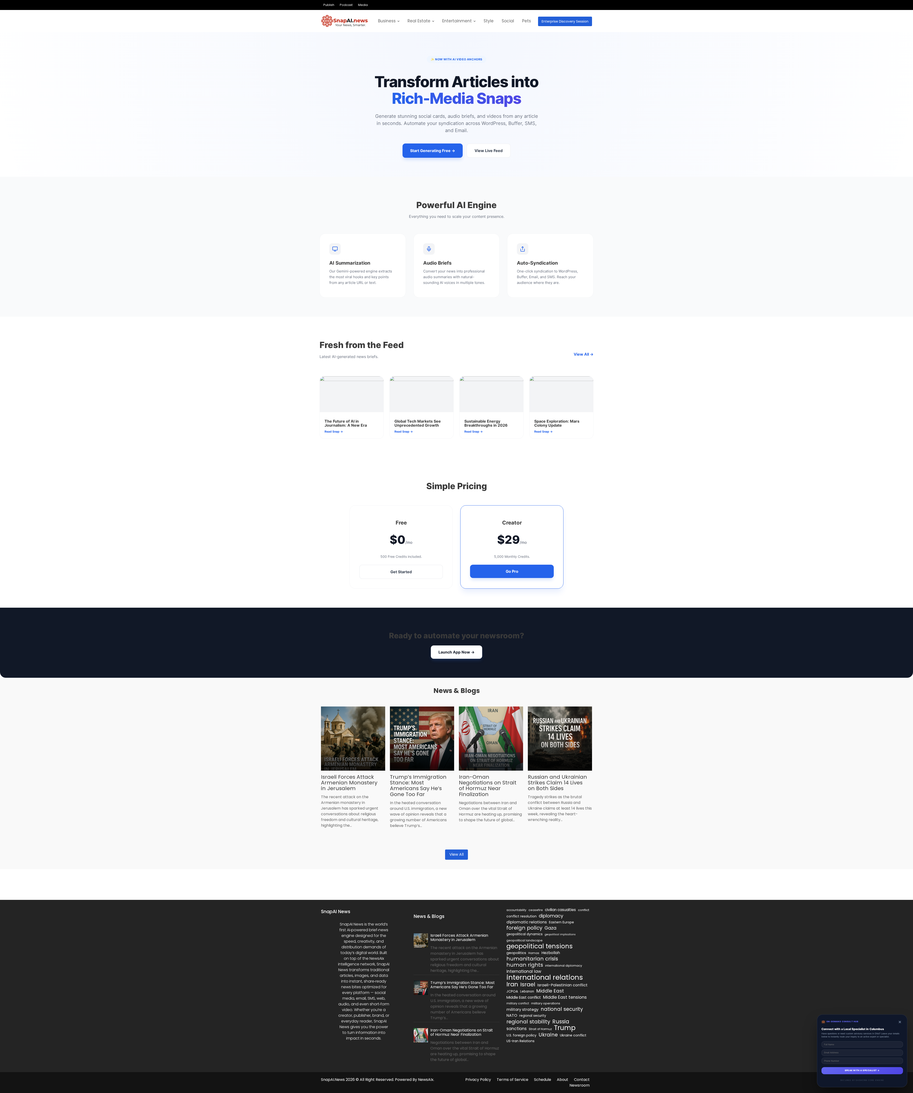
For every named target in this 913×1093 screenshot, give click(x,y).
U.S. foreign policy (521, 1035)
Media (363, 5)
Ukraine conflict (573, 1035)
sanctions (516, 1028)
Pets (526, 21)
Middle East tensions (565, 997)
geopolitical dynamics (524, 934)
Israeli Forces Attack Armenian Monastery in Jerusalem (349, 782)
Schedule (542, 1079)
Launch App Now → (456, 652)
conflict (583, 910)
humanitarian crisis (532, 959)
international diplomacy (563, 966)
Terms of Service (512, 1079)
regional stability (528, 1022)
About (562, 1079)
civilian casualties (560, 909)
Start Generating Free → (432, 150)
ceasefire (536, 910)
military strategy (522, 1009)
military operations (545, 1003)
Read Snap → (334, 431)
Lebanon (527, 991)
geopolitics (516, 952)
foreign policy (524, 928)
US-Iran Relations (520, 1041)
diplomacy (551, 916)
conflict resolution (521, 916)
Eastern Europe (561, 922)
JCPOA (512, 991)
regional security (532, 1015)
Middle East (550, 991)
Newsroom (579, 1085)
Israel (527, 984)
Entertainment (457, 21)
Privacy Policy (478, 1079)
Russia (560, 1021)
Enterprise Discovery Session (565, 21)
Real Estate (419, 21)
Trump (565, 1028)
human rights (524, 965)
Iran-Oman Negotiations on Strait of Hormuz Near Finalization (487, 785)
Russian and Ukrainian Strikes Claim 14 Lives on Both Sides (557, 782)
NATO (511, 1015)
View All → (583, 354)
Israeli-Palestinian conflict (562, 985)
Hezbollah (550, 952)
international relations (544, 977)
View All (456, 854)
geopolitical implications (560, 934)
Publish (328, 5)
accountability (516, 910)
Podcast (346, 5)
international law (523, 971)
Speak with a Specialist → (862, 1070)
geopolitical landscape (524, 940)
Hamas (533, 953)
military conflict (517, 1003)
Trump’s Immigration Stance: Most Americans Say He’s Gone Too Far (418, 785)
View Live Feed (489, 150)
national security (562, 1009)
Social (508, 21)
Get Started (401, 571)
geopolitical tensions (539, 946)
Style (489, 21)
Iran (512, 984)
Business (387, 21)
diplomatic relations (526, 922)
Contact (582, 1079)
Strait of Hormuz (540, 1029)
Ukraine (548, 1035)
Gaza (550, 928)
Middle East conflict (523, 997)
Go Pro (512, 571)
